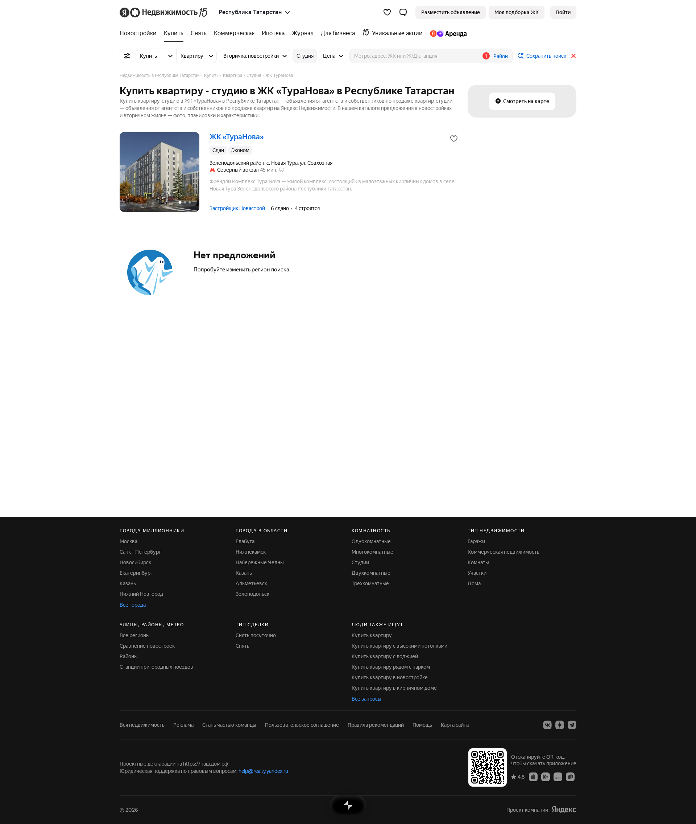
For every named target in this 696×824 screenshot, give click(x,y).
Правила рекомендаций (376, 725)
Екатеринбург (136, 573)
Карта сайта (455, 725)
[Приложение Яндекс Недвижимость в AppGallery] (558, 776)
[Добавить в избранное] (453, 138)
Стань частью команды (229, 725)
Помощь (422, 725)
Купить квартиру (372, 635)
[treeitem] (140, 33)
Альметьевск (251, 583)
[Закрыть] (573, 56)
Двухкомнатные (371, 573)
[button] (403, 12)
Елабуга (245, 541)
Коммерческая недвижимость (503, 552)
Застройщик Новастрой (237, 208)
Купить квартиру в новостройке (390, 677)
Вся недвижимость (142, 725)
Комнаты (478, 562)
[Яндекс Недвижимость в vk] (547, 725)
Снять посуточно (256, 635)
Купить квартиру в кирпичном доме (394, 688)
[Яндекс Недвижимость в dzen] (559, 725)
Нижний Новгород (141, 594)
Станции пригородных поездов (156, 667)
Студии (360, 562)
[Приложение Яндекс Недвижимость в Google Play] (545, 776)
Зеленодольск (252, 594)
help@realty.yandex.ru (263, 771)
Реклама (183, 725)
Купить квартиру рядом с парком (391, 667)
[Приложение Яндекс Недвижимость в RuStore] (570, 776)
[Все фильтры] (127, 56)
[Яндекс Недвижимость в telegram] (572, 725)
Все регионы (135, 635)
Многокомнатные (372, 552)
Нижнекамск (251, 552)
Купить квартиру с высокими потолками (399, 646)
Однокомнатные (371, 541)
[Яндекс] (563, 809)
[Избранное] (387, 12)
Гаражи (476, 541)
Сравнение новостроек (147, 646)
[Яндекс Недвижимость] (164, 12)
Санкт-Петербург (140, 552)
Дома (474, 583)
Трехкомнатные (370, 583)
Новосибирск (135, 562)
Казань (128, 583)
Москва (128, 541)
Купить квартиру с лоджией (385, 656)
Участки (477, 573)
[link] (563, 12)
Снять (242, 646)
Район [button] (500, 56)
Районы (129, 656)
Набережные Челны (260, 562)
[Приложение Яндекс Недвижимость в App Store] (533, 776)
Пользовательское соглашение (302, 725)
